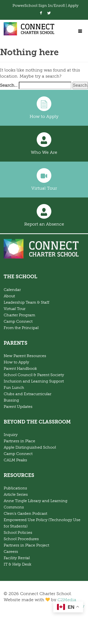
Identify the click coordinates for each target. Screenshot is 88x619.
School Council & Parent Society (34, 375)
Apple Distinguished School (30, 447)
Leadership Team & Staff (26, 302)
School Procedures (21, 539)
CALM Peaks (15, 460)
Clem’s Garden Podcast (25, 513)
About (9, 296)
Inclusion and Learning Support (34, 381)
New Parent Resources (25, 356)
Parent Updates (18, 406)
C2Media (66, 599)
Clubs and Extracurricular (27, 394)
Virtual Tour (44, 188)
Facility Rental (17, 558)
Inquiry (11, 435)
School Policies (18, 532)
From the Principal (21, 328)
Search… (9, 85)
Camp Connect (18, 321)
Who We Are (44, 152)
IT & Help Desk (17, 564)
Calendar (12, 290)
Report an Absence (44, 224)
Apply (73, 5)
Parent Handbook (20, 368)
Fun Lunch (14, 387)
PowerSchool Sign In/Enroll (39, 5)
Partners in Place (19, 441)
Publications (15, 488)
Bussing (11, 400)
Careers (11, 551)
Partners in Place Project (26, 545)
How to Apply (44, 116)
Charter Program (19, 315)
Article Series (16, 494)
